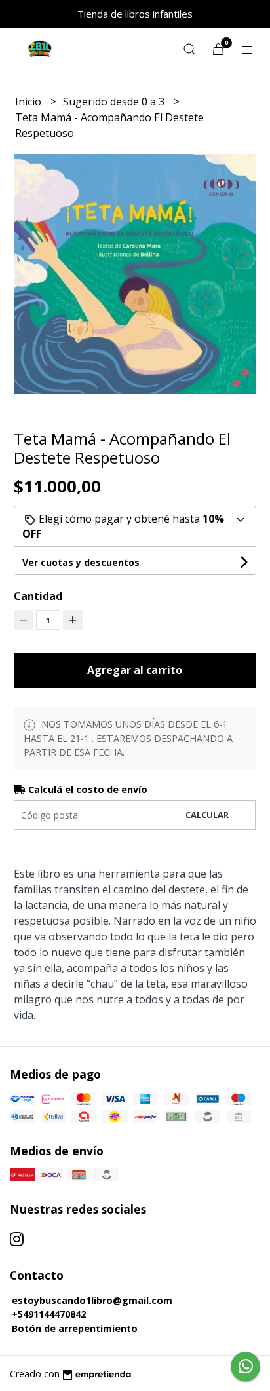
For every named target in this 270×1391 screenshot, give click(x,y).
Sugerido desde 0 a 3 (115, 101)
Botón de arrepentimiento (75, 1328)
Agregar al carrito (134, 670)
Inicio (29, 101)
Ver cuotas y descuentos (81, 562)
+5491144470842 (49, 1314)
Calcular (207, 815)
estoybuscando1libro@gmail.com (92, 1300)
